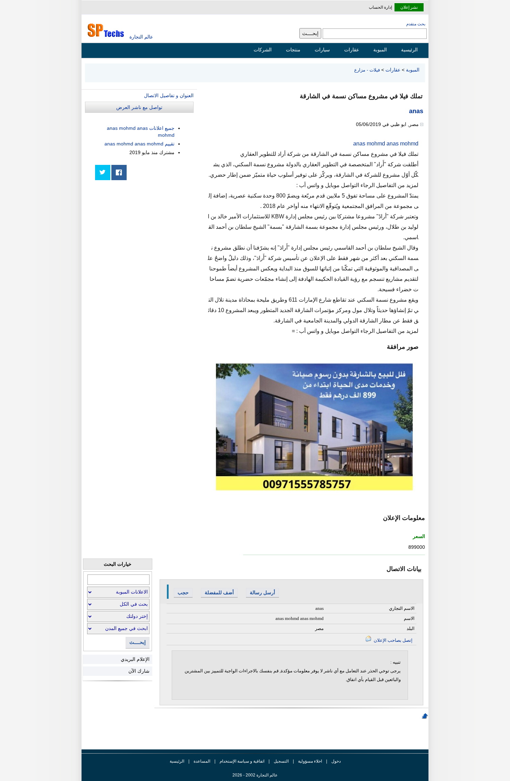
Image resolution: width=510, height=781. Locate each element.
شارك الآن (139, 671)
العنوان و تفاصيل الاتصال (169, 95)
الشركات (263, 49)
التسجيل (281, 761)
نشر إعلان (409, 7)
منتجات (293, 49)
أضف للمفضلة (219, 592)
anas (416, 111)
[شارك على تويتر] (102, 172)
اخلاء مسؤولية (310, 761)
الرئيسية (409, 49)
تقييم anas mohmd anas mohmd (139, 143)
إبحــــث (137, 642)
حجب (183, 592)
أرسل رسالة (262, 592)
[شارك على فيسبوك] (119, 172)
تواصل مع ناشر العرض (139, 107)
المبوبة (380, 49)
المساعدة (202, 761)
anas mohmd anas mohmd (385, 143)
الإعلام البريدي (135, 659)
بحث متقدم (415, 24)
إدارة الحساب (380, 7)
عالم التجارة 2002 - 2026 (255, 775)
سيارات (322, 49)
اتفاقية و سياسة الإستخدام (241, 761)
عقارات (351, 49)
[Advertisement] (142, 233)
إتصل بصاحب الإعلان (393, 640)
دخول (336, 761)
